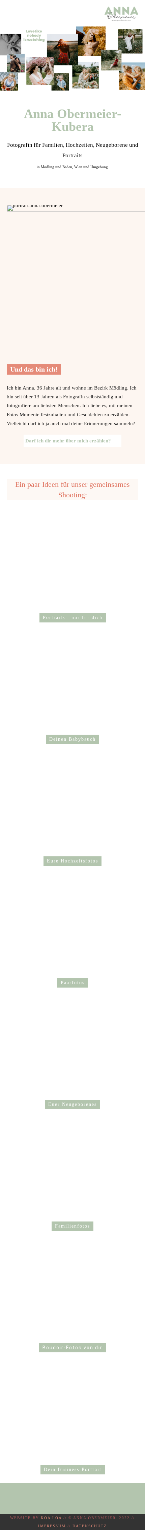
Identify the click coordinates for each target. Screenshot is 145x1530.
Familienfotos (72, 1226)
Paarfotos (73, 982)
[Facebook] (57, 1498)
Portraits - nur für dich (73, 617)
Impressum (52, 1526)
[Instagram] (71, 1498)
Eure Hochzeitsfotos (72, 860)
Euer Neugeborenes (72, 1104)
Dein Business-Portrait (73, 1469)
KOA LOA (51, 1518)
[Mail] (84, 1498)
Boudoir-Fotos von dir (72, 1347)
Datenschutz (89, 1526)
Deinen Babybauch (72, 739)
